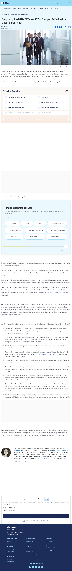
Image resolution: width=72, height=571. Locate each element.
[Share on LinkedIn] (65, 27)
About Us (9, 541)
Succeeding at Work (15, 14)
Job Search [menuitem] (7, 9)
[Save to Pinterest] (67, 33)
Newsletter (51, 3)
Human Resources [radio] (57, 224)
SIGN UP (36, 516)
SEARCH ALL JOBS (36, 119)
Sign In (63, 3)
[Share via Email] (69, 27)
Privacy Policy (10, 556)
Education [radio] (12, 237)
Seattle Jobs (29, 546)
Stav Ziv (5, 26)
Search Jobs (10, 546)
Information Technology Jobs (33, 554)
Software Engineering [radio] (35, 230)
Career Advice (5, 14)
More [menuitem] (56, 9)
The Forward (64, 450)
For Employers (49, 541)
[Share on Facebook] (56, 27)
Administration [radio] (54, 237)
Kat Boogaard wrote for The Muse (48, 354)
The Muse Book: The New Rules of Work (54, 544)
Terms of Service (40, 520)
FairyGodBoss (10, 561)
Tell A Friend (49, 550)
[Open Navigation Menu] (69, 3)
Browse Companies (12, 549)
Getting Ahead (24, 14)
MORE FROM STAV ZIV (20, 461)
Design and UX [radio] (32, 237)
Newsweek (17, 450)
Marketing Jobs (30, 551)
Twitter (45, 458)
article (55, 292)
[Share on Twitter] (60, 27)
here (63, 458)
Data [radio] (39, 224)
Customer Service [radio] (14, 230)
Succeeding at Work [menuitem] (29, 9)
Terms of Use (10, 554)
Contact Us (9, 559)
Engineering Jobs (30, 549)
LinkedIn (38, 458)
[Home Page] (5, 3)
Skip (62, 250)
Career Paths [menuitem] (17, 9)
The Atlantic (56, 450)
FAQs (8, 544)
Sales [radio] (27, 224)
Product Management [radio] (57, 230)
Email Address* (9, 508)
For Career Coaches (50, 547)
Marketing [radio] (12, 224)
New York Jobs (30, 541)
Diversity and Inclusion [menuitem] (45, 9)
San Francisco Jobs (31, 544)
